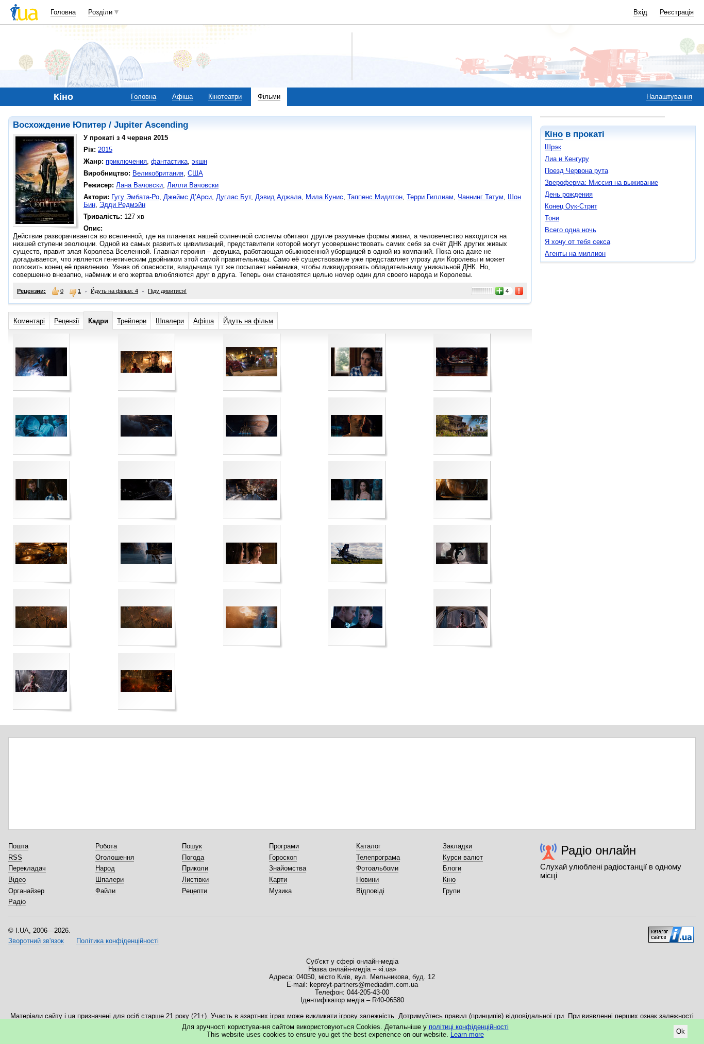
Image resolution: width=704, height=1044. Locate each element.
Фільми (269, 96)
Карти (278, 879)
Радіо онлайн (598, 850)
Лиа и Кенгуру (567, 159)
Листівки (195, 879)
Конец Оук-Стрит (571, 206)
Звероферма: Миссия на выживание (601, 182)
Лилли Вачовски (193, 185)
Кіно (554, 134)
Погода (193, 857)
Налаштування (669, 96)
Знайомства (287, 868)
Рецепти (194, 891)
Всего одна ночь (570, 230)
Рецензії (66, 321)
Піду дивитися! (167, 291)
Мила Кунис (324, 197)
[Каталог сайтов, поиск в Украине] (671, 931)
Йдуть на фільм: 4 (114, 291)
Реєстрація (677, 12)
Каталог (368, 846)
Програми (284, 846)
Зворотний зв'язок (36, 941)
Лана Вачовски (139, 185)
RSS (15, 857)
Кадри (98, 321)
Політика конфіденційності (117, 941)
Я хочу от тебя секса (577, 242)
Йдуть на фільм (248, 321)
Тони (552, 218)
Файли (105, 891)
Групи (451, 891)
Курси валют (463, 857)
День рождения (569, 194)
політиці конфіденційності (469, 1027)
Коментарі (29, 321)
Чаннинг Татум (481, 197)
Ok (680, 1031)
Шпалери (170, 321)
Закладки (457, 846)
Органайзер (26, 891)
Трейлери (131, 321)
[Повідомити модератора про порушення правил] (519, 291)
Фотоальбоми (377, 868)
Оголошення (114, 857)
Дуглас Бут (233, 197)
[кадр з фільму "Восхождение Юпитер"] (41, 361)
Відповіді (370, 891)
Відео (17, 879)
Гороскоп (283, 857)
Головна (63, 12)
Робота (106, 846)
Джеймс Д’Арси (187, 197)
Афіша (182, 96)
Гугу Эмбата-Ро (135, 197)
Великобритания (157, 173)
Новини (367, 879)
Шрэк (553, 147)
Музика (280, 891)
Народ (105, 868)
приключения (126, 161)
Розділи (100, 12)
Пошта (18, 846)
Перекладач (27, 868)
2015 (105, 149)
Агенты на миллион (575, 253)
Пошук (192, 846)
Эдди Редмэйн (122, 204)
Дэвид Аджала (278, 197)
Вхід (640, 12)
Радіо (17, 902)
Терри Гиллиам (430, 197)
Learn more (467, 1034)
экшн (199, 161)
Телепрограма (378, 857)
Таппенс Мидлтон (375, 197)
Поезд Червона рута (576, 171)
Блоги (452, 868)
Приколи (195, 868)
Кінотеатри (225, 96)
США (195, 173)
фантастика (169, 161)
